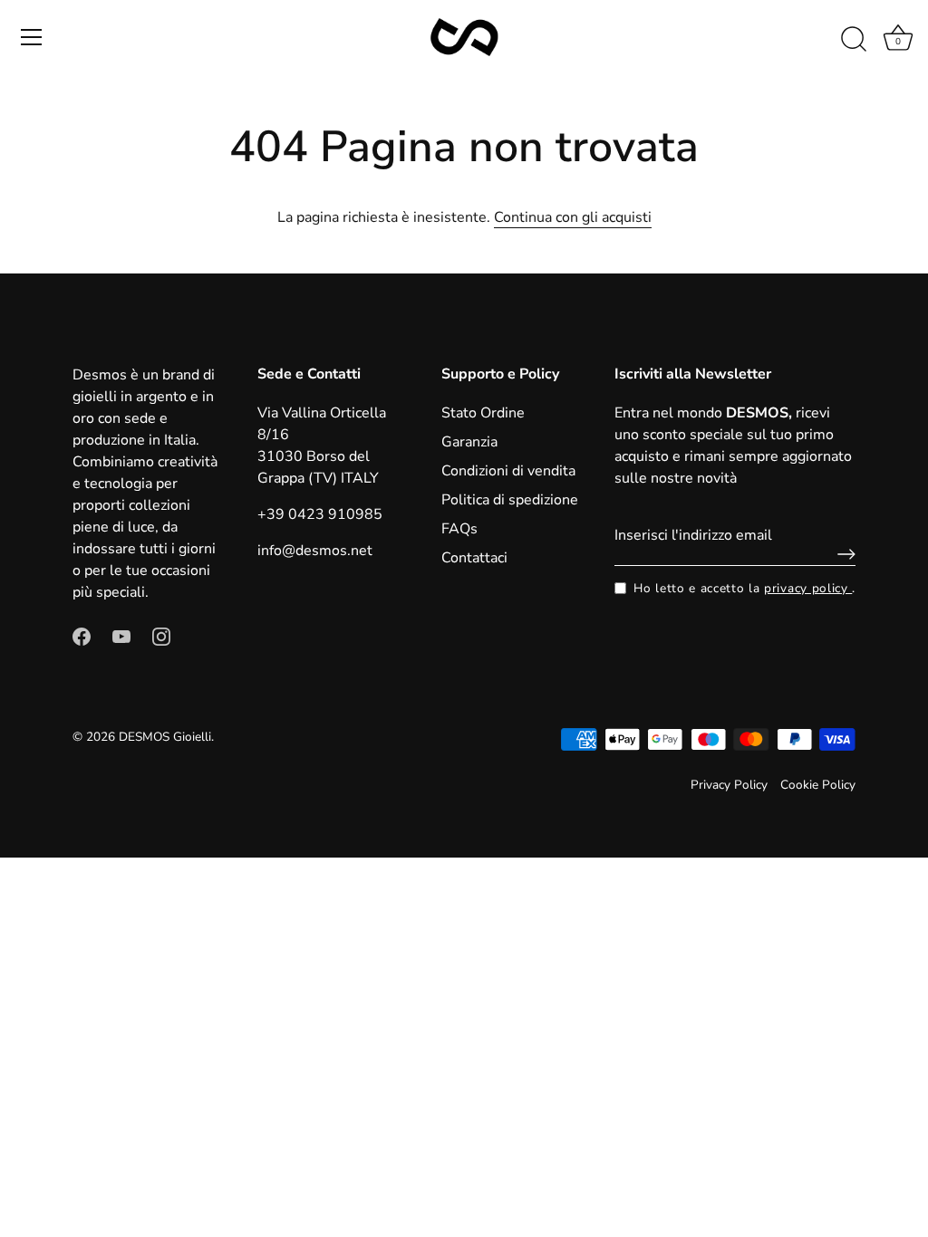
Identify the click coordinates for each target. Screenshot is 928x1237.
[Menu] (32, 37)
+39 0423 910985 (319, 514)
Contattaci (474, 558)
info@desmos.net (314, 551)
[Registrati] (842, 554)
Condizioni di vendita (508, 471)
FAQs (459, 529)
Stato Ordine (483, 413)
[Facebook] (81, 636)
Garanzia (469, 442)
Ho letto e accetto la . (744, 588)
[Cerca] (854, 40)
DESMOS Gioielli (165, 736)
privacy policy (808, 588)
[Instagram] (161, 636)
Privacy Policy (729, 784)
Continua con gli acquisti (573, 217)
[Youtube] (121, 636)
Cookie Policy (818, 784)
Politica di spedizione (509, 500)
